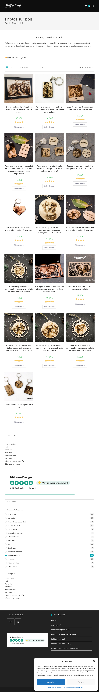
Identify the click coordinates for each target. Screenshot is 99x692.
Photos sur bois (10, 444)
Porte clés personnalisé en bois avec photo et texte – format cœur (19, 228)
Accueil (7, 23)
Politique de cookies (55, 688)
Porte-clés (8, 450)
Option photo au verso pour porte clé (19, 405)
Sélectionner (19, 127)
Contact (54, 620)
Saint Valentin (10, 458)
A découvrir (12, 514)
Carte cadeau (12, 529)
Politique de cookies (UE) (61, 643)
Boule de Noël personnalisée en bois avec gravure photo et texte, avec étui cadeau (49, 348)
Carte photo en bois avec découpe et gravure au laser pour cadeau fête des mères (49, 289)
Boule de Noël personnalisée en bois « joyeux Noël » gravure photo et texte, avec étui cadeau (19, 348)
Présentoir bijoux (14, 563)
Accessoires (12, 518)
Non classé (12, 548)
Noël (6, 447)
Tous (92, 67)
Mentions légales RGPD (60, 630)
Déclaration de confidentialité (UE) (65, 648)
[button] (94, 661)
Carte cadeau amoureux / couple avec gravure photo (80, 287)
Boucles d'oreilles (14, 525)
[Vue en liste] (12, 67)
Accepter (51, 682)
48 (88, 67)
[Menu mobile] (92, 6)
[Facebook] (10, 621)
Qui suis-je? (56, 625)
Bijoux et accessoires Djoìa (14, 461)
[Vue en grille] (7, 67)
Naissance (8, 452)
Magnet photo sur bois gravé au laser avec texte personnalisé (80, 108)
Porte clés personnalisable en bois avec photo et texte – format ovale (80, 228)
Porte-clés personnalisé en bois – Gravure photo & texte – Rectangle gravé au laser (49, 109)
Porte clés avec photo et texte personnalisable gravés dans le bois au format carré (49, 168)
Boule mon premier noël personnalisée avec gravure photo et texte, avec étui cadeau (19, 289)
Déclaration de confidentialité (73, 688)
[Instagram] (17, 621)
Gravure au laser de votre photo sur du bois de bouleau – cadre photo (19, 109)
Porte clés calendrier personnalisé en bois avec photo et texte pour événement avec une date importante (19, 170)
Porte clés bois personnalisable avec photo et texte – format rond (80, 167)
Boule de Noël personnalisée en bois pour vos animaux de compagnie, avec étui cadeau (49, 230)
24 (85, 67)
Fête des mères (10, 455)
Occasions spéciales (15, 552)
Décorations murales (12, 464)
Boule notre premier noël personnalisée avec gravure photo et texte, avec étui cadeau (80, 348)
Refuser (81, 682)
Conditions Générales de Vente (63, 634)
